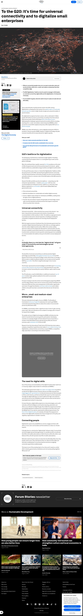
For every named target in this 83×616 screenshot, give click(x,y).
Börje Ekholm (4, 77)
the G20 (47, 164)
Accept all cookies (72, 609)
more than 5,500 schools (45, 286)
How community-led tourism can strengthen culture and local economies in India (61, 542)
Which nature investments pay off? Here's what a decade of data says (10, 567)
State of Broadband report (48, 119)
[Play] (24, 78)
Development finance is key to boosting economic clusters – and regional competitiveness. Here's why (51, 568)
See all (79, 511)
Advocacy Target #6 (34, 302)
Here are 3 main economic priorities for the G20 (35, 140)
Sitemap (41, 610)
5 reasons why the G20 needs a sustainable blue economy (38, 143)
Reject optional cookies (72, 606)
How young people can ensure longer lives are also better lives (20, 541)
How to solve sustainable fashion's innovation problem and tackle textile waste (31, 568)
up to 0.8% (29, 260)
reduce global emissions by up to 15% (45, 255)
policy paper (45, 182)
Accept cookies (41, 358)
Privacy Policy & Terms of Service (41, 608)
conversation (36, 186)
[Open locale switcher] (1, 612)
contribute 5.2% (34, 322)
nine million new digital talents (47, 389)
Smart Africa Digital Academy (29, 412)
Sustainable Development (9, 8)
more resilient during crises (54, 327)
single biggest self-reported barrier (31, 393)
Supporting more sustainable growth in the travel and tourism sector (71, 568)
